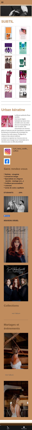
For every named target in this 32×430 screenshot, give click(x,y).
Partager (7, 215)
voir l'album (16, 313)
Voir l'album (9, 375)
